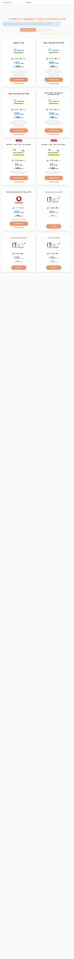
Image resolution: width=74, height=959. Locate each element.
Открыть (54, 226)
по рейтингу (58, 34)
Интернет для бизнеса (45, 30)
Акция (19, 140)
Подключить (19, 79)
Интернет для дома (28, 30)
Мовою (29, 2)
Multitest (7, 2)
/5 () (19, 58)
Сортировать (48, 34)
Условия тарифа (19, 83)
